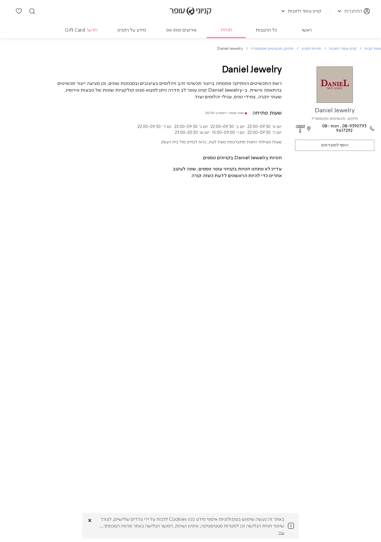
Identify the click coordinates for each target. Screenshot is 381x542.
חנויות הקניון (311, 49)
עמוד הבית (373, 49)
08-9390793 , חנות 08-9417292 (344, 128)
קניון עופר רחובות (342, 49)
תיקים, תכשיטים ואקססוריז (272, 49)
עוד (281, 533)
